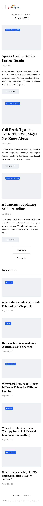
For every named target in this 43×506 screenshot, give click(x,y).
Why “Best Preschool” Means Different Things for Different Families (20, 387)
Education (10, 364)
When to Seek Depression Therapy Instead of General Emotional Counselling (19, 431)
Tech (8, 323)
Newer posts (21, 258)
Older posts (21, 250)
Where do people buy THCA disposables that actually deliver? (19, 476)
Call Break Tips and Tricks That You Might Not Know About (19, 134)
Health (9, 282)
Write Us (16, 495)
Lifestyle (10, 452)
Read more (10, 91)
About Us (26, 495)
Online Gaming (12, 30)
